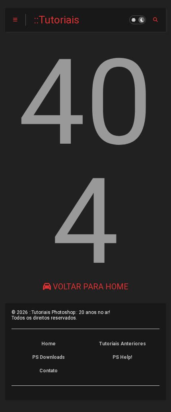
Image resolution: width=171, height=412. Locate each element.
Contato (48, 370)
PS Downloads (48, 357)
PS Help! (122, 357)
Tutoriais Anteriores (122, 344)
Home (48, 344)
